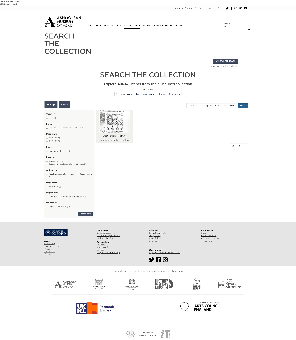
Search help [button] (174, 94)
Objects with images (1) (59, 161)
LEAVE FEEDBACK (226, 61)
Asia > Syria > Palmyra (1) (59, 151)
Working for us (51, 246)
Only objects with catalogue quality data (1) (67, 196)
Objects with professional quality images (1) (67, 164)
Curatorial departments (108, 236)
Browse (162, 94)
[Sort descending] (224, 105)
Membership (103, 247)
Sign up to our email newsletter (164, 253)
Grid (244, 106)
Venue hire (49, 252)
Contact (48, 254)
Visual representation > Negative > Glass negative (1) (70, 175)
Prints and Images (210, 238)
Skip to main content (8, 4)
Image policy (155, 236)
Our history (49, 244)
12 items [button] (192, 106)
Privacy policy (155, 230)
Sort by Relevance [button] (210, 106)
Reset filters (85, 214)
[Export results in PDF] (239, 145)
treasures (109, 233)
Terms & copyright (157, 233)
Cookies (153, 241)
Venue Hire (206, 241)
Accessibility (155, 238)
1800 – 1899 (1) (55, 138)
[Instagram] (166, 261)
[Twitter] (152, 261)
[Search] (249, 29)
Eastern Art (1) (55, 186)
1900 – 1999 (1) (55, 141)
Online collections (105, 238)
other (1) (52, 118)
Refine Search (149, 89)
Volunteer (101, 245)
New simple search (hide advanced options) (135, 94)
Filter (65, 104)
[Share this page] (245, 145)
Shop (203, 233)
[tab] (51, 104)
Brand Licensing (209, 236)
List (233, 106)
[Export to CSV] (233, 145)
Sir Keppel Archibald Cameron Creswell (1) (67, 128)
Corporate (102, 253)
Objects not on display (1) (59, 206)
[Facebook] (159, 261)
